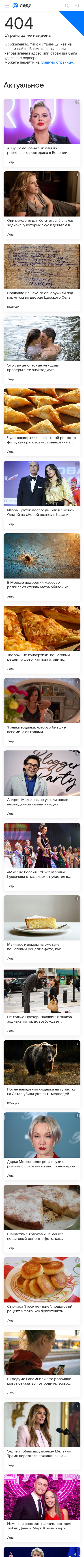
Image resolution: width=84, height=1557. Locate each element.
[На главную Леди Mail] (24, 5)
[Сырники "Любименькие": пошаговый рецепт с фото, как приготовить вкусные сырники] (42, 1291)
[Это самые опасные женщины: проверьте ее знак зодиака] (42, 350)
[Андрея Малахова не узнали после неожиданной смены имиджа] (42, 784)
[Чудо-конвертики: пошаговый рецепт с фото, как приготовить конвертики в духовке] (42, 422)
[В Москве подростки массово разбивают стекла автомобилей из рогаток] (42, 567)
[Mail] (15, 5)
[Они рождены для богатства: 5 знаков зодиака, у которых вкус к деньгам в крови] (42, 205)
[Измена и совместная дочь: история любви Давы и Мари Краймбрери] (42, 1508)
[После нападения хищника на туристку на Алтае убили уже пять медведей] (42, 1074)
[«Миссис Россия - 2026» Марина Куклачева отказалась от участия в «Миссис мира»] (42, 857)
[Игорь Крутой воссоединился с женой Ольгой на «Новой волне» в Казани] (42, 495)
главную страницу (57, 62)
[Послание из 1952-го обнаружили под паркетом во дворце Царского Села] (42, 278)
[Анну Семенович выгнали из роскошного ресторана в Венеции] (42, 133)
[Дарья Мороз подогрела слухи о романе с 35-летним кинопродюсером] (42, 1146)
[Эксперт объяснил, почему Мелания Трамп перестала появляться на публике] (42, 1436)
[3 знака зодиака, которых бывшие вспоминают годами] (42, 712)
